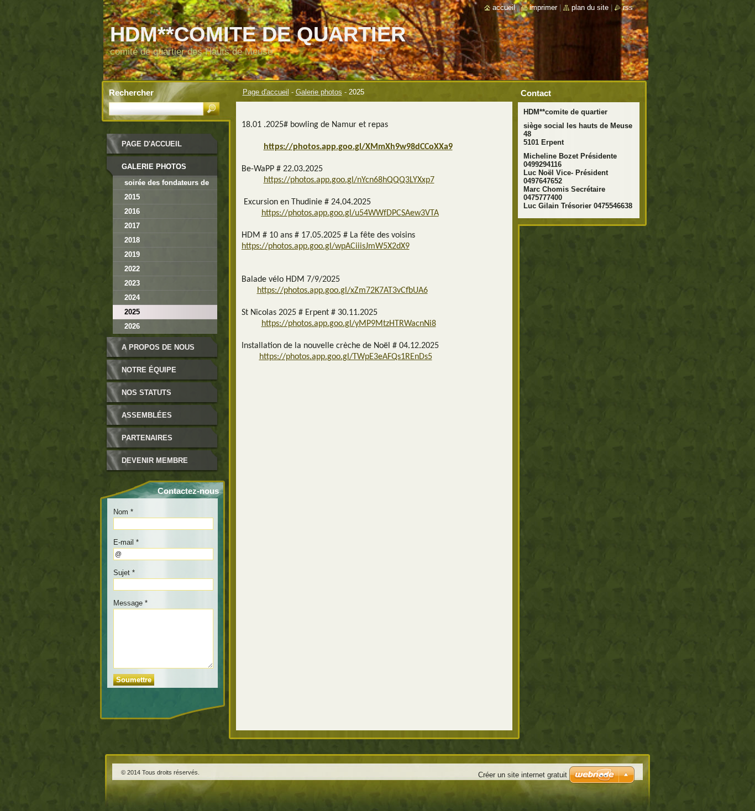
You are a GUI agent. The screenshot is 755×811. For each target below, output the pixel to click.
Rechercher (131, 92)
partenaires (147, 438)
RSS (628, 7)
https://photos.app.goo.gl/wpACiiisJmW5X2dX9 (326, 246)
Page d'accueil (266, 92)
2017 (132, 226)
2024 (132, 297)
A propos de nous (158, 347)
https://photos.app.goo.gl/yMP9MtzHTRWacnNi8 (348, 323)
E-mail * (126, 542)
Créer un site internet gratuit (522, 775)
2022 (132, 269)
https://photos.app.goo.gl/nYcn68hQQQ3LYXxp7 (349, 180)
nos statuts (146, 392)
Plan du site (590, 7)
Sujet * (124, 572)
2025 (132, 312)
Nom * (123, 512)
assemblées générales (147, 419)
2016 (132, 211)
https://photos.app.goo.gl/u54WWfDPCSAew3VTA (350, 213)
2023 (132, 283)
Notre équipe (149, 370)
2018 (132, 240)
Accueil (503, 7)
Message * (130, 603)
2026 (132, 326)
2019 (132, 254)
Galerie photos (319, 92)
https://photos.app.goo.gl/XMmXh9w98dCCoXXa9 (358, 147)
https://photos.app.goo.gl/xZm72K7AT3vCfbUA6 (342, 290)
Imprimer (543, 7)
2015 (132, 197)
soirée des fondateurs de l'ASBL (166, 184)
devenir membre (155, 460)
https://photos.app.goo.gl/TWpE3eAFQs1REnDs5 (345, 356)
